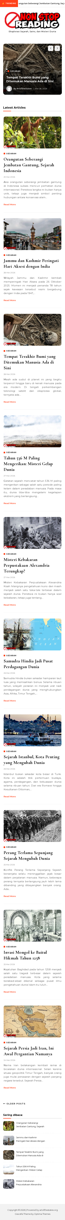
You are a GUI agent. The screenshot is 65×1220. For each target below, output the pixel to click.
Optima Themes (42, 1214)
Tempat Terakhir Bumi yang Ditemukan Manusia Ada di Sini (30, 79)
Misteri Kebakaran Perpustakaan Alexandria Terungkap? (27, 565)
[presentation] (50, 48)
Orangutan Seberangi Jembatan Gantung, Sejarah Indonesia (29, 164)
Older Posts (16, 1103)
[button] (6, 64)
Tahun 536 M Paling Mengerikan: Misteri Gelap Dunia (28, 463)
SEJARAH (11, 153)
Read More (10, 204)
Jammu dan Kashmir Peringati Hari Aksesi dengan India (30, 1139)
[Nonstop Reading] (32, 21)
